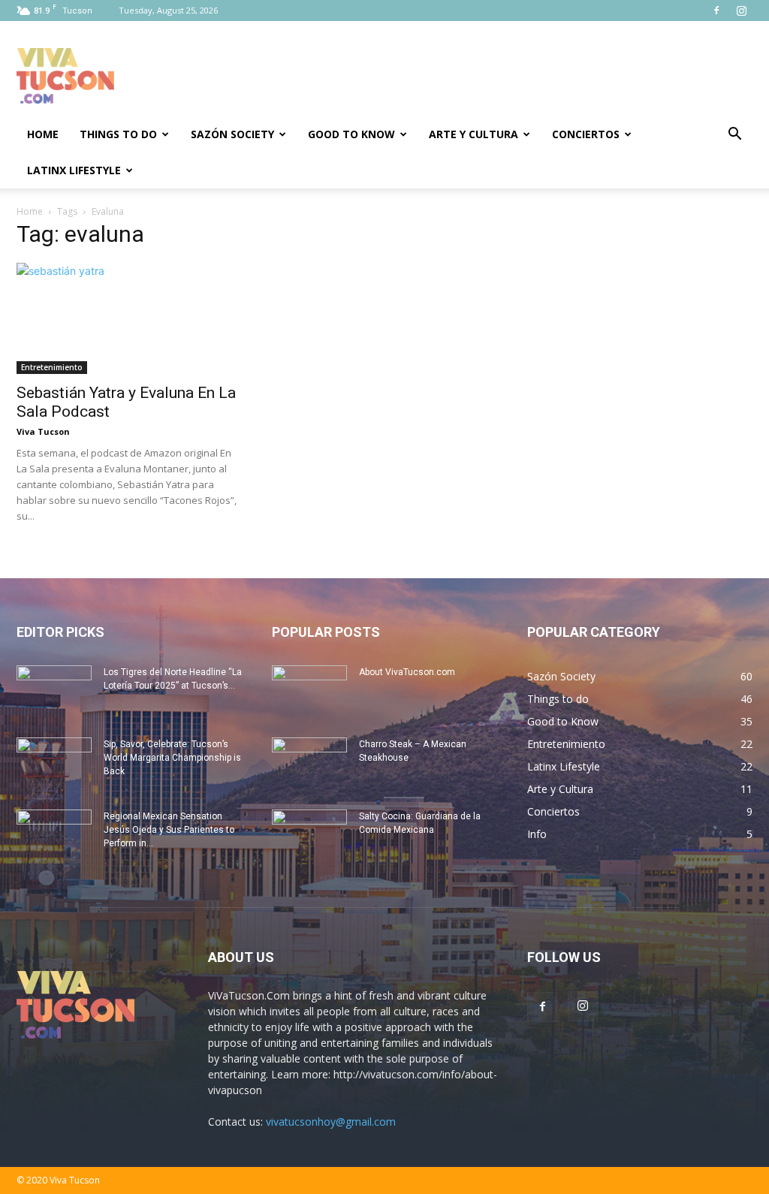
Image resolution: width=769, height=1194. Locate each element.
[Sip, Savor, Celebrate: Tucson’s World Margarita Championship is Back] (54, 763)
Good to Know (351, 134)
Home (43, 134)
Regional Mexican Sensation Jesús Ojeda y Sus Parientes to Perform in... (169, 830)
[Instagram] (741, 10)
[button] (734, 135)
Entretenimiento (52, 367)
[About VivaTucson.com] (309, 691)
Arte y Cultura (473, 134)
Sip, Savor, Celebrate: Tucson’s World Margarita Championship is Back (172, 757)
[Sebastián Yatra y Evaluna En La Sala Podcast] (129, 318)
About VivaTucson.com (407, 672)
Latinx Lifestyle (74, 170)
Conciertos (586, 134)
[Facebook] (716, 10)
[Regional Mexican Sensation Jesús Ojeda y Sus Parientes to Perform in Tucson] (54, 836)
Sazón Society (232, 134)
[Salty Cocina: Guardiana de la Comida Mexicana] (309, 836)
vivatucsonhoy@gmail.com (331, 1121)
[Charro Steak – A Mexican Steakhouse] (309, 763)
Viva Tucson (43, 431)
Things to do (118, 134)
